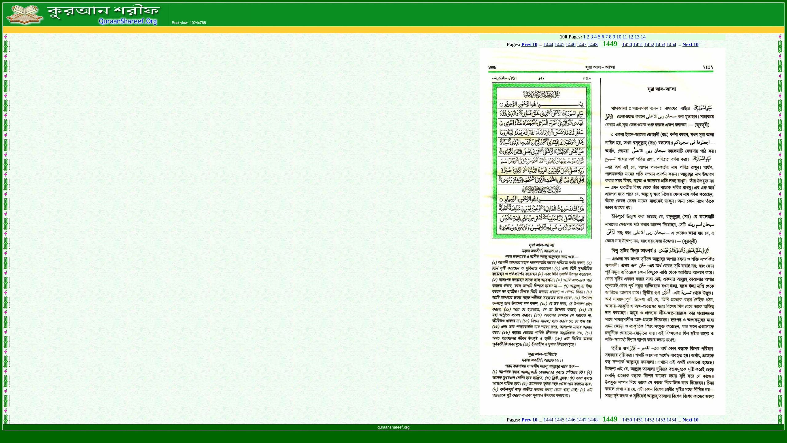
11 (625, 36)
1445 (559, 44)
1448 (593, 44)
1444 (548, 44)
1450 (627, 44)
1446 (570, 44)
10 (618, 36)
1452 (649, 44)
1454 (671, 44)
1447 (582, 44)
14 (643, 36)
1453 (660, 44)
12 (630, 36)
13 (637, 36)
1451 (638, 44)
